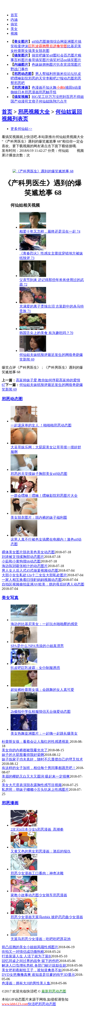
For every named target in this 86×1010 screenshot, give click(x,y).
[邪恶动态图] (10, 4)
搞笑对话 (56, 60)
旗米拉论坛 (65, 74)
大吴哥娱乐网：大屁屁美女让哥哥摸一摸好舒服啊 (46, 449)
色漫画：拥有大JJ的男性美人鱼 (26, 983)
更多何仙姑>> (21, 129)
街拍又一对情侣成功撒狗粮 (23, 951)
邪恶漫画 (21, 87)
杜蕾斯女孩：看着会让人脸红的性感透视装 (36, 741)
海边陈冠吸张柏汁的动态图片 (25, 566)
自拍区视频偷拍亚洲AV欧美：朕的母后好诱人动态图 (43, 584)
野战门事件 (19, 69)
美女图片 (21, 41)
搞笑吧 (37, 55)
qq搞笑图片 (72, 60)
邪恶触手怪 (47, 92)
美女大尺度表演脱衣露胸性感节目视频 (32, 785)
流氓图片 (74, 64)
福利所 (51, 74)
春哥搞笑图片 (38, 60)
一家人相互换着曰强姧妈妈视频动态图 (32, 580)
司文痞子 (32, 101)
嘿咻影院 (21, 78)
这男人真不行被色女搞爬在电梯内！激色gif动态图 (46, 542)
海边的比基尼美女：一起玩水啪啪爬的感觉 (44, 624)
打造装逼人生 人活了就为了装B (26, 956)
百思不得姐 (75, 97)
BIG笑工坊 (40, 97)
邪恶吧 (19, 83)
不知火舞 (49, 87)
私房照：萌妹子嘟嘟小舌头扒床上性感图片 (35, 789)
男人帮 (40, 74)
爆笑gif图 (49, 55)
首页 (14, 15)
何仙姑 (44, 101)
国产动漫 (18, 101)
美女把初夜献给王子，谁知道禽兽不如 (32, 970)
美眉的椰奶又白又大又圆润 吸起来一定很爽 (36, 776)
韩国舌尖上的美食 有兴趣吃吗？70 (46, 333)
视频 (14, 33)
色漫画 (37, 87)
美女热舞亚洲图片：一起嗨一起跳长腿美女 (44, 733)
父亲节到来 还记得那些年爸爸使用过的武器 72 (51, 282)
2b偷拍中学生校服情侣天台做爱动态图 (41, 711)
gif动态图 (39, 41)
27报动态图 (65, 78)
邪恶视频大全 (34, 112)
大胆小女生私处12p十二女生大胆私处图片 (34, 575)
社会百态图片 (67, 55)
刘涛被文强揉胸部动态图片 (23, 557)
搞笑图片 (21, 55)
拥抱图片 (49, 64)
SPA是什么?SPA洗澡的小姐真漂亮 (37, 646)
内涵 (14, 19)
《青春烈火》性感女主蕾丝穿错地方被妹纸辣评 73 (51, 255)
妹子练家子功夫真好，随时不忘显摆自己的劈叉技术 (42, 759)
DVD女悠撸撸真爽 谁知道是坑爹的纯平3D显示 (38, 974)
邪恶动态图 (23, 74)
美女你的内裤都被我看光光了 (25, 750)
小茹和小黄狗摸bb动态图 (21, 561)
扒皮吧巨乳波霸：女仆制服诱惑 (35, 668)
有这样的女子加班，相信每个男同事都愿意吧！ (39, 768)
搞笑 (14, 24)
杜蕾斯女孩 (23, 51)
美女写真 (10, 597)
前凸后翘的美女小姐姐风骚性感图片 (30, 947)
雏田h (69, 87)
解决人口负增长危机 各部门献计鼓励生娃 (34, 965)
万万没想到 (57, 97)
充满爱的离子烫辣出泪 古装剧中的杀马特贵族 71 (51, 308)
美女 (14, 29)
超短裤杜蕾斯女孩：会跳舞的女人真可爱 (42, 690)
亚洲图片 (71, 41)
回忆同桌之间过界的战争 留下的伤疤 (30, 961)
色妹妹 (37, 64)
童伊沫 (23, 46)
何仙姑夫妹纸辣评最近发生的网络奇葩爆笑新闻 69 (51, 357)
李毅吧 (51, 78)
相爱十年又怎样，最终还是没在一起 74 (49, 231)
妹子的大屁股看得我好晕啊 (23, 755)
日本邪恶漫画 (28, 92)
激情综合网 (55, 41)
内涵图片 (21, 64)
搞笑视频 (21, 97)
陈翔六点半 (58, 101)
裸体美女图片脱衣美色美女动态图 (28, 552)
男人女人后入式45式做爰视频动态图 (30, 570)
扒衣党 (61, 64)
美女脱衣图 (40, 51)
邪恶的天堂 (37, 78)
